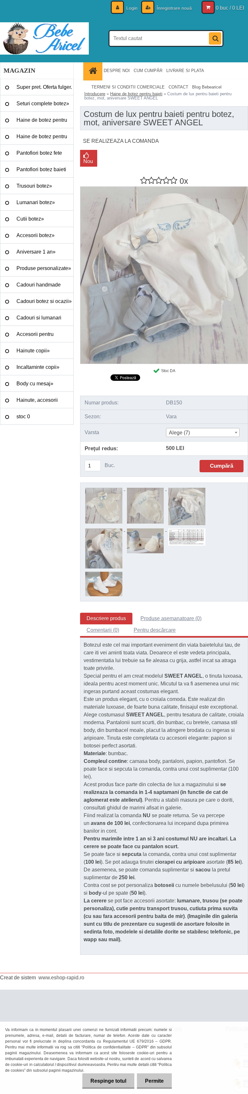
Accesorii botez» (35, 235)
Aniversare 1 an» (36, 252)
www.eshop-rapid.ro (61, 977)
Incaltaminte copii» (37, 367)
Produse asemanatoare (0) (171, 618)
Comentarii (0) (103, 630)
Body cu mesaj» (34, 383)
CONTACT (178, 87)
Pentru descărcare (155, 630)
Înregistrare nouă (173, 8)
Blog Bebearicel (207, 87)
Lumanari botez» (35, 202)
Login (132, 8)
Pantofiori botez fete (39, 153)
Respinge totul (108, 1081)
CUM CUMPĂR (148, 70)
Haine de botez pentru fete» (41, 122)
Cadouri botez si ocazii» (44, 301)
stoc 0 (23, 416)
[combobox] (203, 432)
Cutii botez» (30, 219)
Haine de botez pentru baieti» (41, 139)
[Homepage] (94, 70)
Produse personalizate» (43, 268)
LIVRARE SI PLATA (185, 70)
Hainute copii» (33, 350)
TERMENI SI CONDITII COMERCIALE (128, 87)
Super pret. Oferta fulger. (44, 87)
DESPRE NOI (117, 70)
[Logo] (44, 38)
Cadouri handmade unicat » (38, 287)
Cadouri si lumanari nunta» (38, 320)
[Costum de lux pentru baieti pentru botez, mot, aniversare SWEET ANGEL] (164, 189)
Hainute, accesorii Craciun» (37, 402)
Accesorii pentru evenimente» (35, 336)
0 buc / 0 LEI (230, 8)
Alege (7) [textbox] (179, 432)
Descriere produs (106, 618)
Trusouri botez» (34, 186)
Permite (154, 1081)
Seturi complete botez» (42, 103)
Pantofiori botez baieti (41, 169)
